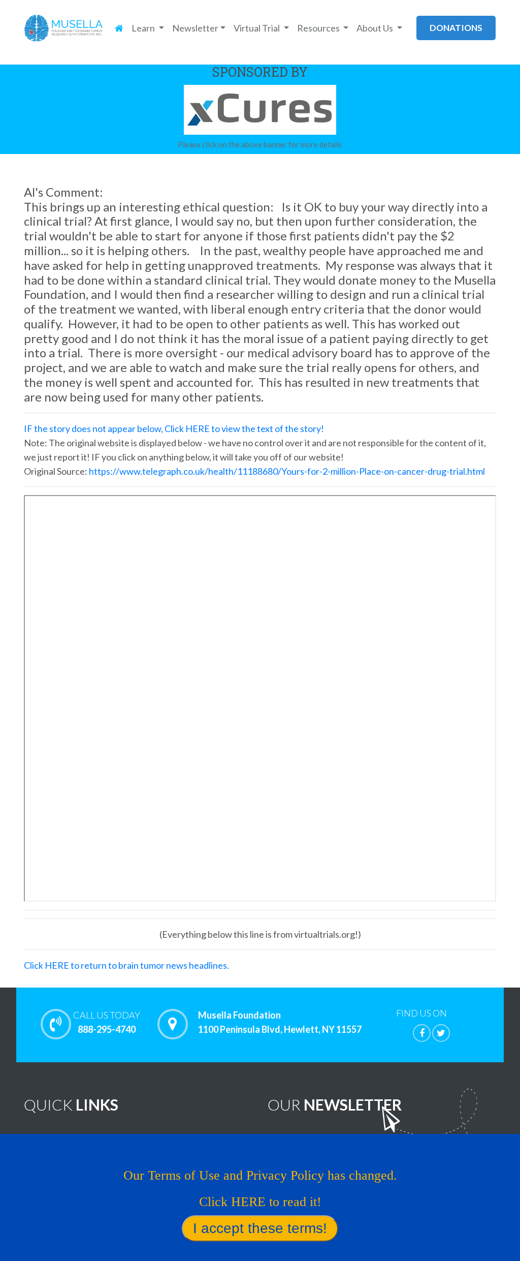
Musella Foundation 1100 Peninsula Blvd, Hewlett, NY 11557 (280, 1022)
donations (456, 27)
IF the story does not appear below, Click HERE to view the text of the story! (174, 428)
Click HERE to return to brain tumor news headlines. (126, 965)
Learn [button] (144, 28)
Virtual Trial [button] (257, 28)
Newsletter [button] (195, 28)
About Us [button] (375, 28)
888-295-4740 (106, 1022)
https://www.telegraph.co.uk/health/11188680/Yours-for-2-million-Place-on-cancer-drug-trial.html (287, 471)
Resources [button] (319, 28)
